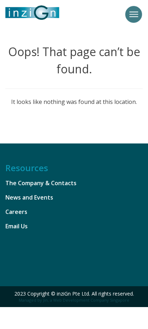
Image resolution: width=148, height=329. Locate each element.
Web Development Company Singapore (91, 300)
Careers (16, 212)
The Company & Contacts (41, 183)
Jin (45, 300)
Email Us (16, 226)
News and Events (29, 197)
